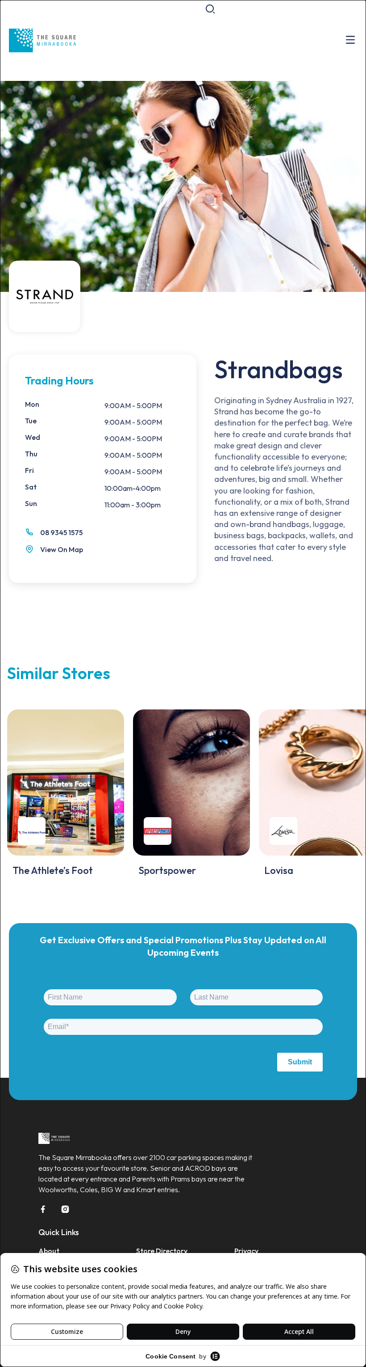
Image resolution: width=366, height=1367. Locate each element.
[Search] (320, 49)
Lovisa (278, 870)
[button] (210, 9)
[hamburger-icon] (350, 40)
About (48, 1250)
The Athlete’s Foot (52, 870)
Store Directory (161, 1250)
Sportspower (167, 870)
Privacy (246, 1250)
